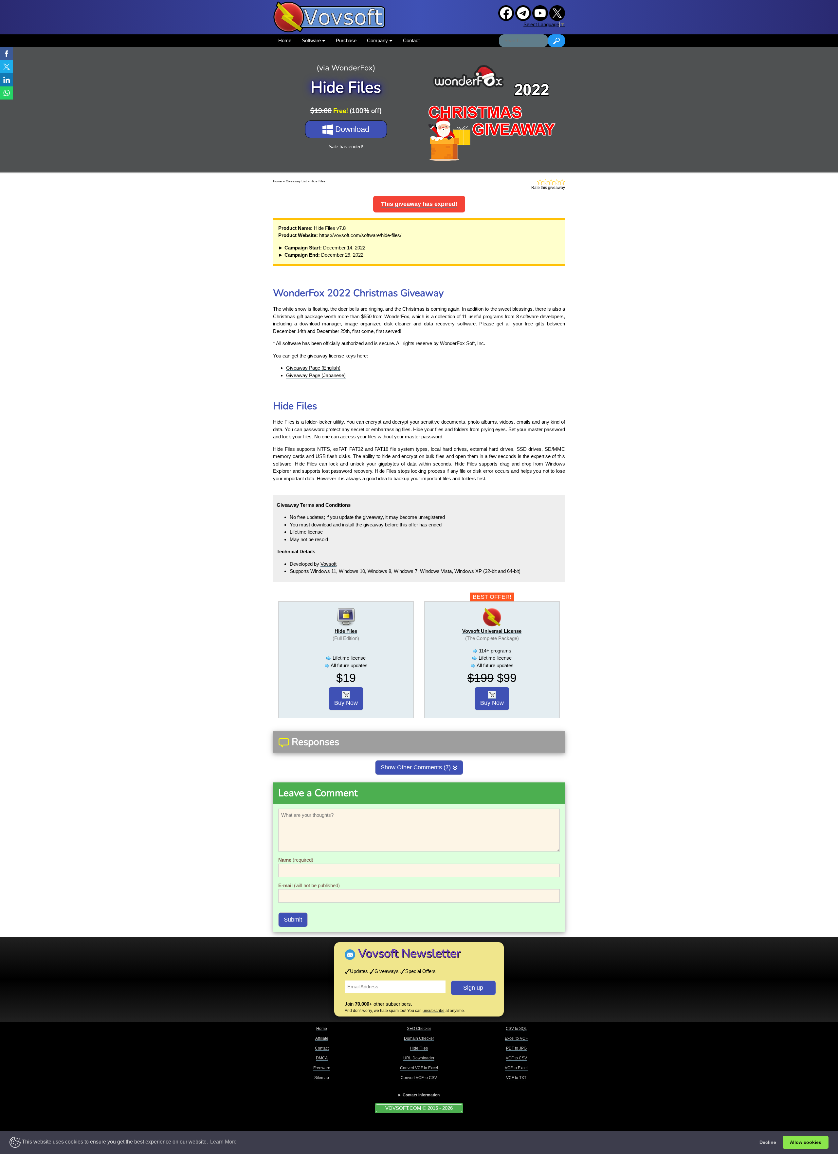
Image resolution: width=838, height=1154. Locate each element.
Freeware (321, 1068)
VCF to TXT (516, 1077)
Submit (293, 919)
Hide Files (346, 631)
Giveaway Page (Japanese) (316, 375)
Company (378, 40)
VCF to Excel (516, 1068)
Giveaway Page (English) (313, 368)
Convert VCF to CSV (419, 1077)
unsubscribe (434, 1010)
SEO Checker (419, 1028)
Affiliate (321, 1038)
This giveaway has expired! (419, 204)
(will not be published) (309, 885)
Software (312, 40)
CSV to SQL (516, 1028)
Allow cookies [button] (805, 1142)
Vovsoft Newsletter (409, 953)
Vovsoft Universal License (491, 631)
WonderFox (352, 68)
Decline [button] (767, 1142)
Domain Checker (419, 1038)
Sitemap (321, 1077)
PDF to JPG (516, 1048)
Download (351, 129)
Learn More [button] (223, 1142)
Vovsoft (328, 564)
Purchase (346, 40)
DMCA (322, 1058)
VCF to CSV (516, 1058)
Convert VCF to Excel (419, 1068)
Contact (411, 40)
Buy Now (346, 703)
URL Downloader (418, 1058)
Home (284, 40)
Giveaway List (296, 181)
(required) (295, 860)
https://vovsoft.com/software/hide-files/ (360, 235)
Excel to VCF (516, 1038)
